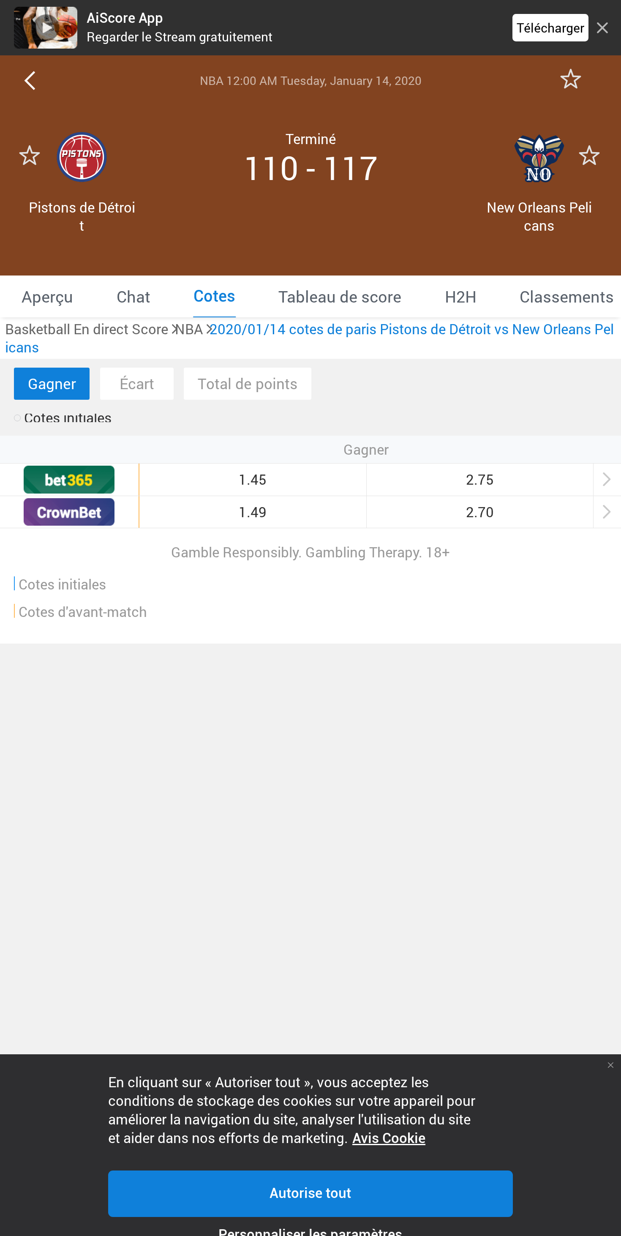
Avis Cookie (388, 1138)
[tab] (47, 296)
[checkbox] (63, 418)
